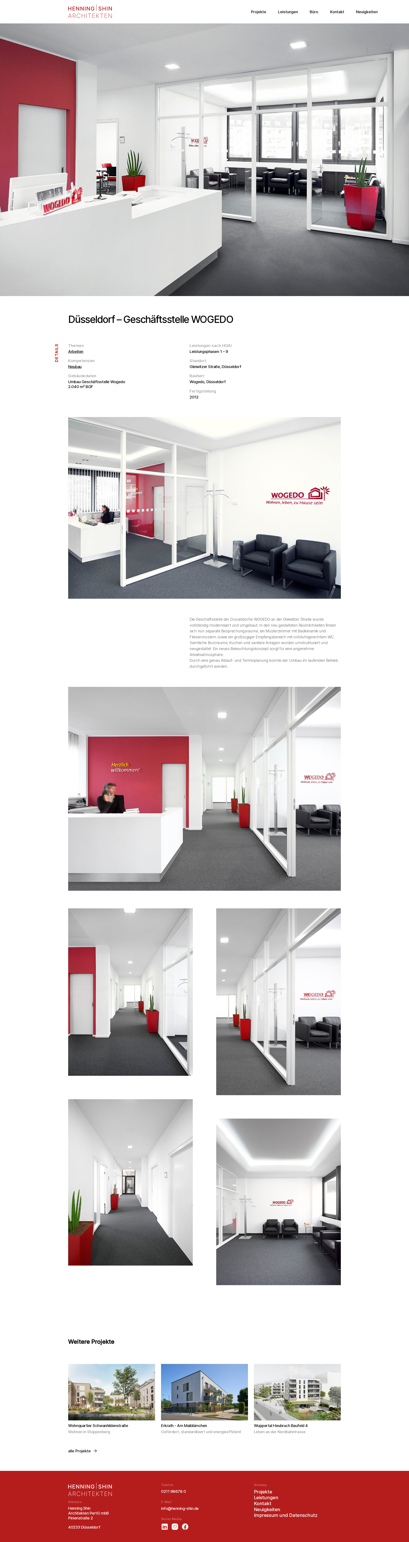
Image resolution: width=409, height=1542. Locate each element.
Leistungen (288, 11)
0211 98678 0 (173, 1491)
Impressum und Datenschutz (285, 1515)
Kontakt (337, 11)
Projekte (258, 11)
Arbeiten (75, 351)
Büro (314, 11)
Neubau (74, 366)
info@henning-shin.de (180, 1508)
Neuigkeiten (367, 11)
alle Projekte (79, 1451)
